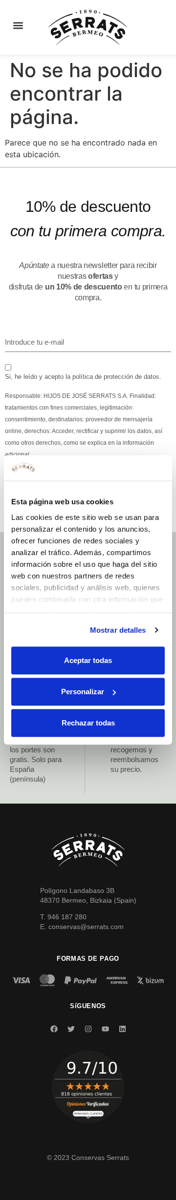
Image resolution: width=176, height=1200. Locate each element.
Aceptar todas (88, 660)
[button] (18, 25)
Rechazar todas (88, 723)
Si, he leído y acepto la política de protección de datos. (83, 376)
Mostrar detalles (118, 629)
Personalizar (82, 691)
